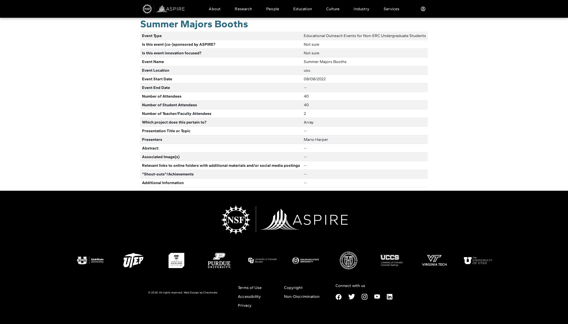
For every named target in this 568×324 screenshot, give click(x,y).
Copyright (293, 287)
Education (302, 8)
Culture (332, 8)
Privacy (245, 305)
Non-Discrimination (302, 296)
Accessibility (249, 296)
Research (243, 8)
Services (392, 8)
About (215, 8)
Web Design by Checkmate (201, 292)
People (272, 8)
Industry (361, 8)
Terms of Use (250, 287)
